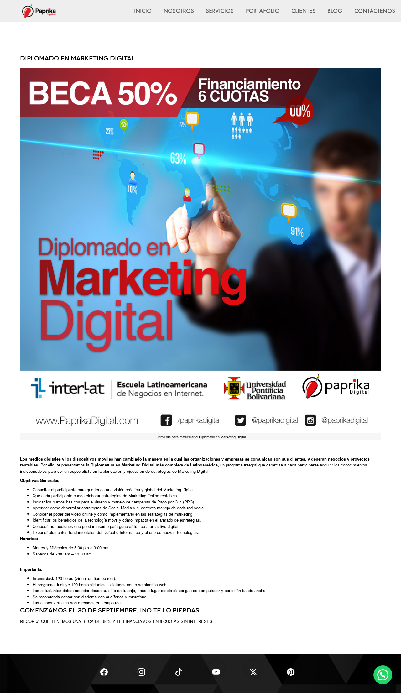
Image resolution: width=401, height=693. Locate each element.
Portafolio (262, 10)
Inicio (143, 10)
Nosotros (179, 10)
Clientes (303, 10)
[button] (382, 674)
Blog (334, 10)
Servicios (220, 10)
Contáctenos (374, 10)
